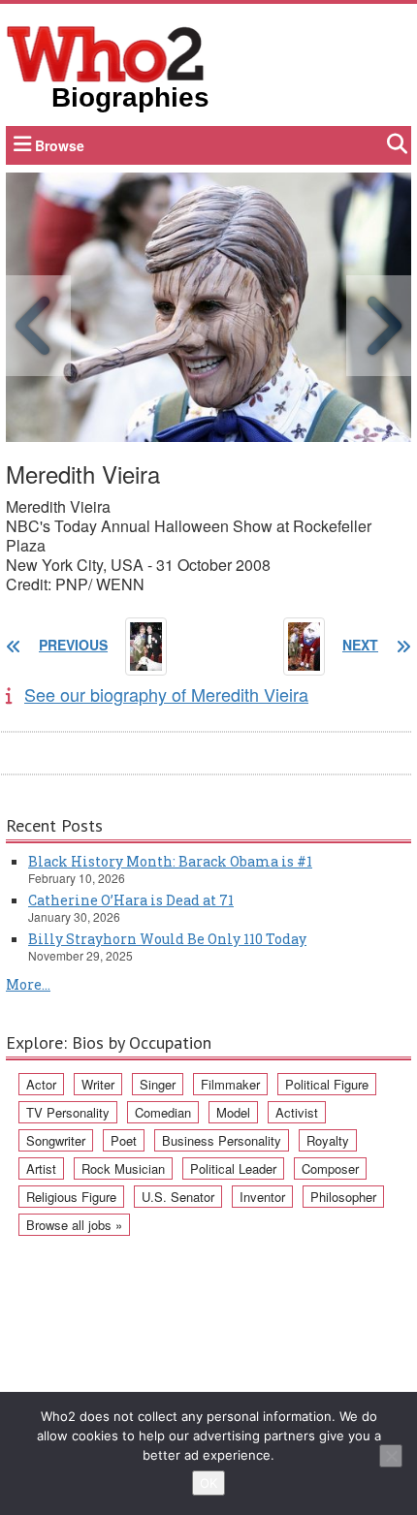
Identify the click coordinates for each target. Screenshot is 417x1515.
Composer (330, 1168)
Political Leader (233, 1168)
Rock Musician (123, 1168)
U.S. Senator (178, 1196)
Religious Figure (71, 1196)
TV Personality (68, 1112)
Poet (124, 1140)
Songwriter (55, 1140)
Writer (97, 1084)
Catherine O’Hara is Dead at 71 (131, 900)
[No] (390, 1456)
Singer (158, 1084)
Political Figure (327, 1084)
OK (208, 1483)
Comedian (163, 1112)
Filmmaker (230, 1084)
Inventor (262, 1196)
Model (233, 1112)
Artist (41, 1168)
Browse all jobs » (74, 1224)
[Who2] (106, 52)
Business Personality (221, 1140)
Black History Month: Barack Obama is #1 (170, 861)
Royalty (327, 1140)
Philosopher (343, 1196)
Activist (296, 1112)
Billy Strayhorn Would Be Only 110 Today (167, 939)
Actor (41, 1084)
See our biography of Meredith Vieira (166, 694)
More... (28, 984)
